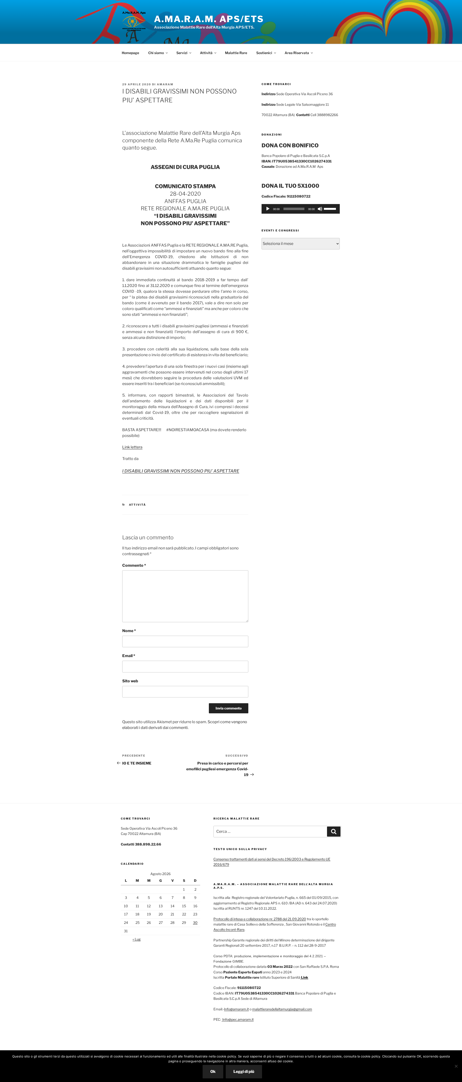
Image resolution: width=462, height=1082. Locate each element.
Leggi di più (243, 1071)
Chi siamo (156, 53)
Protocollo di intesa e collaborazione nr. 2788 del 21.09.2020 (259, 919)
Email (128, 655)
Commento (134, 565)
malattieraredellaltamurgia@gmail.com (282, 1009)
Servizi (181, 53)
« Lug (137, 939)
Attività (206, 53)
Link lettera (132, 447)
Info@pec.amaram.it (238, 1019)
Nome (129, 630)
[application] (301, 209)
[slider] (330, 208)
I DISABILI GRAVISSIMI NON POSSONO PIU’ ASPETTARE (180, 470)
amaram (165, 84)
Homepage (130, 53)
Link (304, 977)
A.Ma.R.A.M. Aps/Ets (209, 19)
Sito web (130, 681)
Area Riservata (297, 53)
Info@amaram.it (236, 1009)
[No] (456, 1066)
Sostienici (264, 53)
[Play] (267, 208)
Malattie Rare (236, 53)
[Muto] (320, 208)
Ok (213, 1071)
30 (195, 922)
